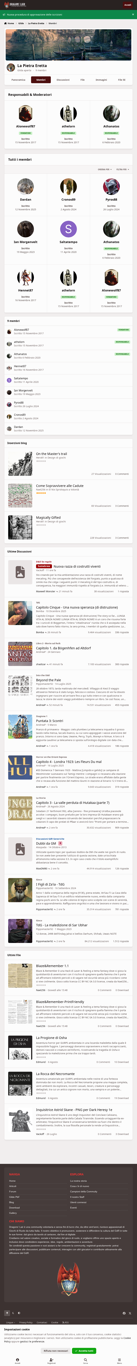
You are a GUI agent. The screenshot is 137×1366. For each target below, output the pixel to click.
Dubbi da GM (46, 843)
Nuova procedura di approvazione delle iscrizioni (34, 14)
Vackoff (40, 570)
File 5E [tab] (121, 79)
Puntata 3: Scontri (49, 721)
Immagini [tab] (101, 79)
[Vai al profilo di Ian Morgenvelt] (25, 229)
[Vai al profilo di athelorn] (68, 113)
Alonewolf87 (21, 330)
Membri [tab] (40, 79)
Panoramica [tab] (18, 79)
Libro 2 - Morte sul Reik (48, 643)
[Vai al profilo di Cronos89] (68, 186)
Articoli (12, 1186)
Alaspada (41, 847)
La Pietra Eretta (32, 65)
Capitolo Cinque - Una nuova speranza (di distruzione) (77, 607)
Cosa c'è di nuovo (79, 1186)
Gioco (39, 879)
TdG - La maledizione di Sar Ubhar (62, 925)
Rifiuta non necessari (56, 1350)
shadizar (41, 664)
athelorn (19, 342)
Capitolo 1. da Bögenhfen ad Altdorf (63, 648)
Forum (12, 1191)
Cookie (54, 1322)
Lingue (10, 1322)
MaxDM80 (41, 868)
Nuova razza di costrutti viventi (77, 566)
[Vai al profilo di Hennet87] (25, 277)
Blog (11, 1202)
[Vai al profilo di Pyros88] (111, 186)
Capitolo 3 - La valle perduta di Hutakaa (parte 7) (72, 802)
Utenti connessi (78, 1202)
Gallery (13, 1213)
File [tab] (83, 79)
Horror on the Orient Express (51, 756)
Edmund (41, 1062)
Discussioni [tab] (63, 79)
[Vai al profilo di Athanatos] (111, 113)
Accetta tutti (86, 1350)
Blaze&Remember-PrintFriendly (60, 1002)
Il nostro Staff (77, 1197)
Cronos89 (20, 415)
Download (14, 1207)
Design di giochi (57, 457)
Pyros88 (19, 402)
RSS (66, 1322)
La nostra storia (78, 1181)
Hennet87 (20, 366)
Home (12, 1181)
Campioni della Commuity (83, 1191)
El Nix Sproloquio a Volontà (64, 489)
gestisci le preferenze (32, 1341)
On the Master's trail (51, 454)
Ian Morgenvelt (23, 390)
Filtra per (121, 169)
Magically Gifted (48, 517)
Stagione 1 (41, 716)
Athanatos (20, 354)
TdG (38, 602)
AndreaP (41, 651)
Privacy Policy (25, 1322)
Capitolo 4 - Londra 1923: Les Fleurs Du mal (69, 761)
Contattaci (42, 1322)
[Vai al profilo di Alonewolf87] (25, 113)
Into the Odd (43, 675)
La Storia (41, 797)
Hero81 (40, 457)
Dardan (18, 427)
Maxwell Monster (45, 591)
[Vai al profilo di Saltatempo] (68, 229)
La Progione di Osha (51, 1037)
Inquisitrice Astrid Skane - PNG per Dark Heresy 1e (74, 1109)
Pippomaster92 (44, 683)
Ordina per (103, 169)
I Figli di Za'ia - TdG (50, 884)
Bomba (40, 611)
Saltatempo (21, 378)
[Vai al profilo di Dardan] (25, 186)
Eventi (73, 1207)
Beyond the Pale (48, 680)
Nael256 (40, 489)
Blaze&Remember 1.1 (52, 966)
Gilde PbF (14, 1197)
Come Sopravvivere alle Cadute (60, 485)
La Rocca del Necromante (55, 1074)
